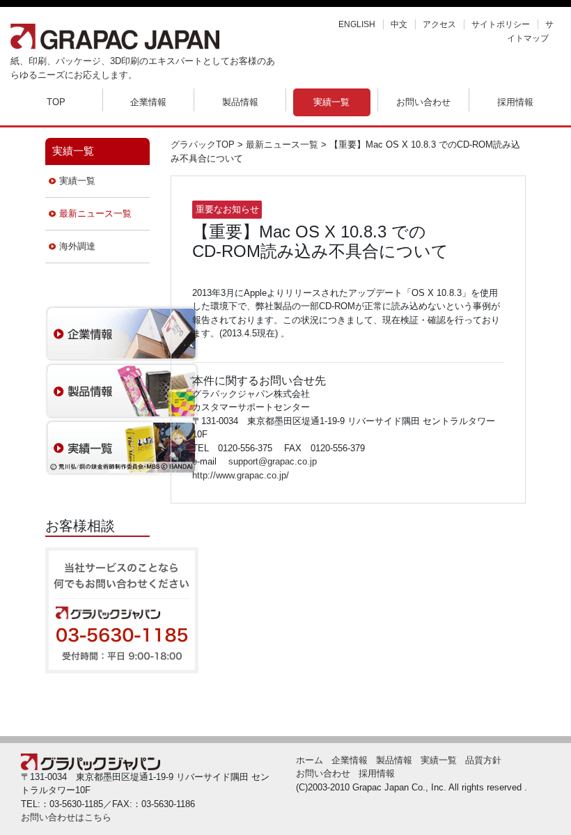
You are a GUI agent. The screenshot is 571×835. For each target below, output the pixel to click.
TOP (56, 102)
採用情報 (515, 102)
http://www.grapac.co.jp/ (240, 475)
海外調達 (77, 246)
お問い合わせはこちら (66, 817)
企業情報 (148, 102)
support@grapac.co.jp (272, 461)
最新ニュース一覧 (95, 213)
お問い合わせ (423, 102)
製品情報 (240, 102)
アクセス (439, 24)
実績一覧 (331, 102)
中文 (399, 24)
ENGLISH (356, 24)
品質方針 (483, 760)
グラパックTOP (203, 144)
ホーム (309, 760)
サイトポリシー (500, 24)
